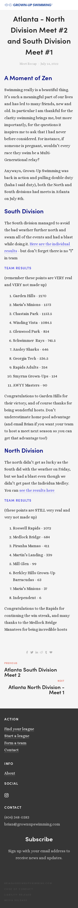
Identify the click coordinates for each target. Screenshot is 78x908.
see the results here (36, 490)
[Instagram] (6, 795)
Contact (11, 750)
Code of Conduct (18, 889)
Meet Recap (28, 64)
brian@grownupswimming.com (21, 883)
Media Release (15, 900)
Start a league (16, 736)
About (9, 773)
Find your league (19, 729)
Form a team (15, 743)
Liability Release (18, 894)
